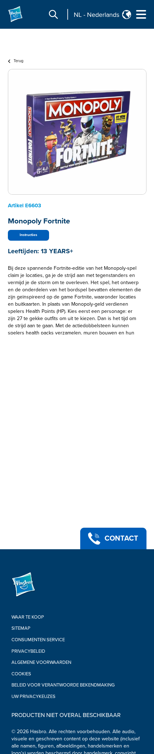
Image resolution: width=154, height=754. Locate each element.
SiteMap (20, 628)
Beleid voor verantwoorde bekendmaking (63, 685)
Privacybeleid (28, 651)
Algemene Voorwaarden (41, 662)
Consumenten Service (38, 640)
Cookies (21, 674)
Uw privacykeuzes (33, 696)
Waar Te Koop (27, 617)
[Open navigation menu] (141, 14)
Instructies (28, 235)
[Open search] (53, 14)
